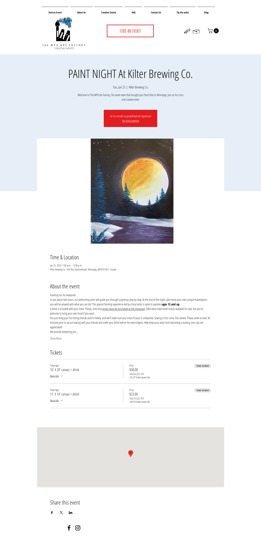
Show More (56, 338)
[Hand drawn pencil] (187, 31)
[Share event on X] (61, 512)
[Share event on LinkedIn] (70, 512)
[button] (214, 30)
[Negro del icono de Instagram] (77, 527)
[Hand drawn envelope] (196, 31)
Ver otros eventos (130, 121)
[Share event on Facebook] (52, 512)
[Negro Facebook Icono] (69, 527)
